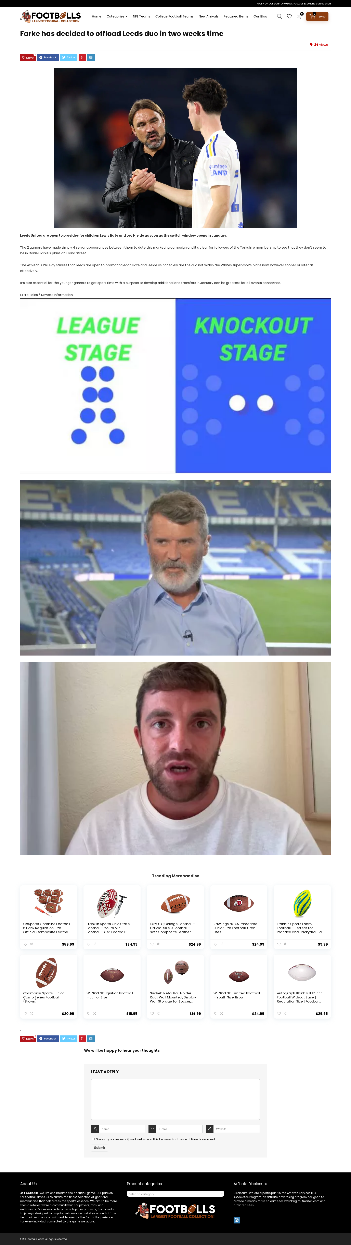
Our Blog (260, 16)
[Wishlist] (289, 16)
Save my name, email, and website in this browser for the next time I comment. (156, 1139)
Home (96, 16)
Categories (115, 16)
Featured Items (236, 16)
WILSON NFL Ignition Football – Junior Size (110, 995)
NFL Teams (141, 16)
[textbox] (175, 1194)
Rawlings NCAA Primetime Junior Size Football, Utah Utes (235, 927)
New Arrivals (208, 16)
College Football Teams (174, 16)
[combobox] (175, 1194)
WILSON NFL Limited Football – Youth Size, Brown (236, 995)
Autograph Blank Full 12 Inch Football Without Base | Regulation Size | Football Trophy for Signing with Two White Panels (300, 1001)
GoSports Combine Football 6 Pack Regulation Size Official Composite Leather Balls (46, 929)
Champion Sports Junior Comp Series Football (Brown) (43, 997)
